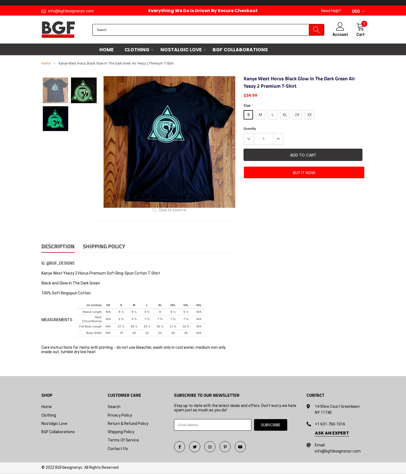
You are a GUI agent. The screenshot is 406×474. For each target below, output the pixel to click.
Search (114, 406)
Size (248, 105)
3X (309, 115)
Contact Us (118, 448)
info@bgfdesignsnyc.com (71, 11)
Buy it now (304, 172)
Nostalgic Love (181, 49)
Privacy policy (120, 415)
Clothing (137, 49)
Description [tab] (58, 247)
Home (106, 49)
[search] (316, 29)
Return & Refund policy (128, 423)
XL (285, 115)
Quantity (250, 128)
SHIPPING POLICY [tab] (104, 247)
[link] (179, 446)
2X (297, 115)
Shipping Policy (121, 432)
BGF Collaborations (240, 49)
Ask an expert (332, 433)
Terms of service (123, 440)
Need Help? (331, 11)
